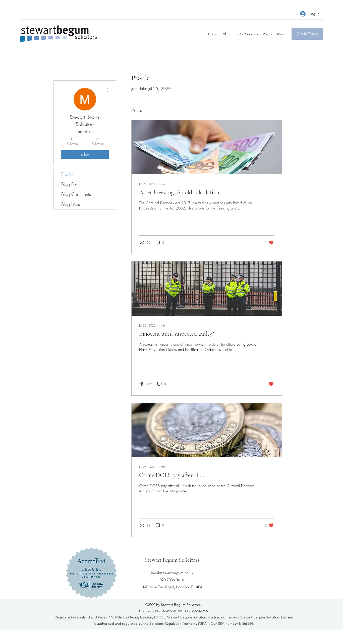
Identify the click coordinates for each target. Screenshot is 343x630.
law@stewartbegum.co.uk (172, 572)
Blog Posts (70, 184)
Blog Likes (70, 204)
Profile (67, 174)
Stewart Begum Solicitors (172, 560)
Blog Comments (76, 194)
